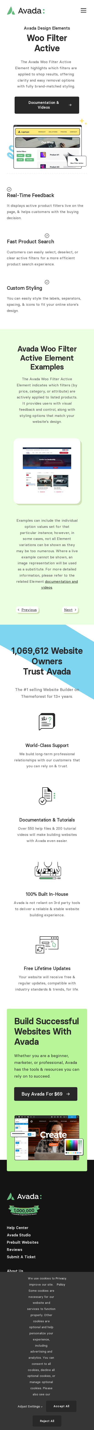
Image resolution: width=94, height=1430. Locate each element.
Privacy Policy (61, 1281)
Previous (29, 609)
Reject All (47, 1421)
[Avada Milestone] (24, 1206)
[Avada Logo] (25, 8)
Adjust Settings (29, 1406)
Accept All (61, 1406)
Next (68, 609)
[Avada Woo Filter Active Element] (47, 449)
